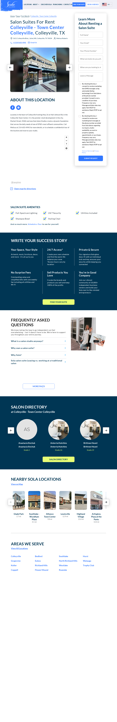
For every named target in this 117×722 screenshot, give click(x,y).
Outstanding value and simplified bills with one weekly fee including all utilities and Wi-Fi (24, 281)
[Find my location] (66, 148)
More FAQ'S (39, 386)
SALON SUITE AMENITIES (25, 207)
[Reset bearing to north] (66, 143)
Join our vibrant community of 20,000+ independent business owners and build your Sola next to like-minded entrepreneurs (89, 286)
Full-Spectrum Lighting (26, 213)
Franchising (57, 4)
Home (12, 16)
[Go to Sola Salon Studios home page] (11, 4)
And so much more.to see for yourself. (35, 224)
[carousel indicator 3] (36, 90)
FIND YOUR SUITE (79, 4)
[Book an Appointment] (91, 171)
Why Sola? (16, 355)
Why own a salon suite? (23, 348)
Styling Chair (54, 218)
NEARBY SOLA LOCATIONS (36, 479)
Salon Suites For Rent (37, 27)
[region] (39, 159)
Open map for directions (25, 188)
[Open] (100, 58)
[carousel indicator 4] (40, 90)
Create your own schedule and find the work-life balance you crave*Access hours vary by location (58, 259)
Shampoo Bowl (23, 218)
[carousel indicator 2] (32, 90)
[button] (38, 341)
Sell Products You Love (57, 274)
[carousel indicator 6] (48, 90)
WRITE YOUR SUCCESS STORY (39, 240)
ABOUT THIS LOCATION (32, 99)
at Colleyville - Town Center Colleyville (33, 411)
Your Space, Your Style (24, 249)
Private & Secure (89, 249)
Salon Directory (58, 459)
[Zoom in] (66, 137)
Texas (18, 16)
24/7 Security (54, 213)
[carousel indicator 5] (44, 90)
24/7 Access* (55, 249)
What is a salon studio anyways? (27, 341)
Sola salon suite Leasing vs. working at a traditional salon (36, 362)
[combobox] (90, 59)
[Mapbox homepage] (16, 182)
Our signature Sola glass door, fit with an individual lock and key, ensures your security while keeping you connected (90, 259)
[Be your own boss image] (88, 334)
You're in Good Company (87, 274)
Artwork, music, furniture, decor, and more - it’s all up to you (24, 255)
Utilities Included (89, 213)
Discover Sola (46, 4)
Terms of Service (87, 151)
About (35, 4)
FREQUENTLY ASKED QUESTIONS (30, 322)
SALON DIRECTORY (29, 406)
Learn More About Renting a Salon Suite (90, 23)
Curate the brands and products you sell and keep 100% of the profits (58, 282)
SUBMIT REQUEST (90, 158)
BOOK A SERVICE (93, 4)
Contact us (67, 4)
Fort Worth (25, 16)
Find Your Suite (58, 302)
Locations (28, 4)
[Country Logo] (104, 4)
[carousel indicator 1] (28, 90)
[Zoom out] (66, 140)
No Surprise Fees (21, 272)
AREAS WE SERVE (27, 543)
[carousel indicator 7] (52, 90)
